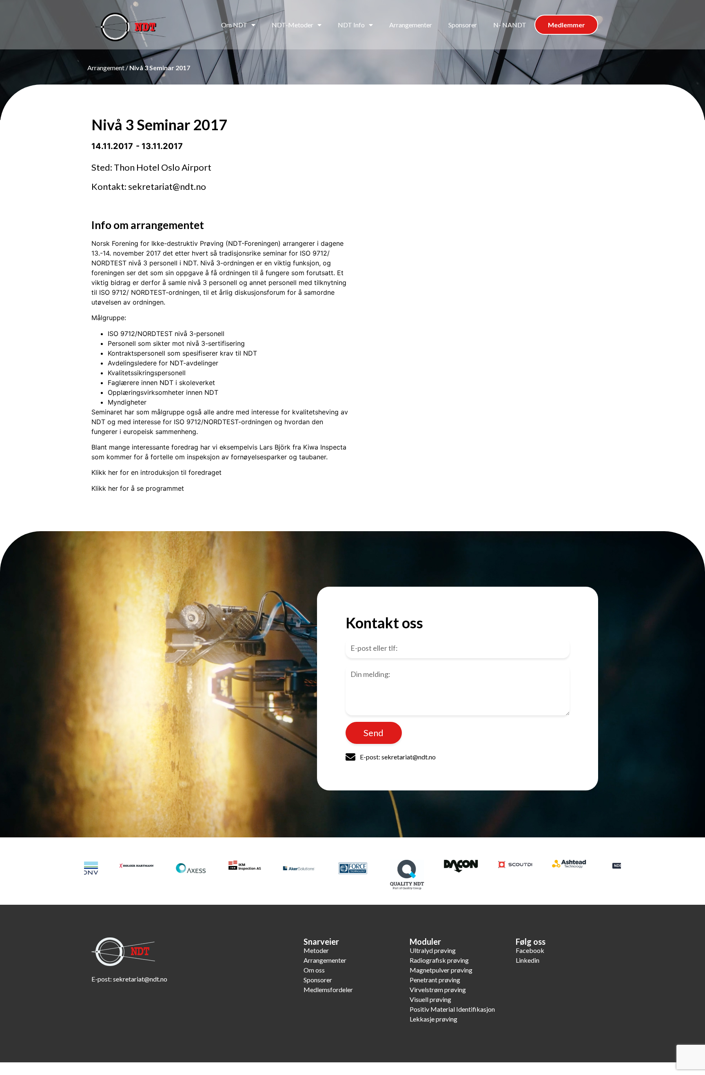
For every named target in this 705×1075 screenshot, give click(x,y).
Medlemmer (566, 25)
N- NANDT (509, 25)
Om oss (314, 970)
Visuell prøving (430, 999)
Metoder (316, 950)
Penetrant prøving (435, 980)
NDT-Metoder (292, 25)
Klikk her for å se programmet (137, 488)
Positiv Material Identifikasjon (452, 1009)
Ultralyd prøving (433, 950)
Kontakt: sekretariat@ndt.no (148, 186)
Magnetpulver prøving (441, 970)
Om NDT (234, 25)
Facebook (530, 950)
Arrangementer (410, 25)
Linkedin (527, 960)
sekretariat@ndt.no (140, 979)
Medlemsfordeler (328, 989)
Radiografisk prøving (439, 960)
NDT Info (351, 25)
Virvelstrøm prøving (438, 989)
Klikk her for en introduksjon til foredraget (156, 472)
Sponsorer (462, 25)
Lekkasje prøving (433, 1019)
